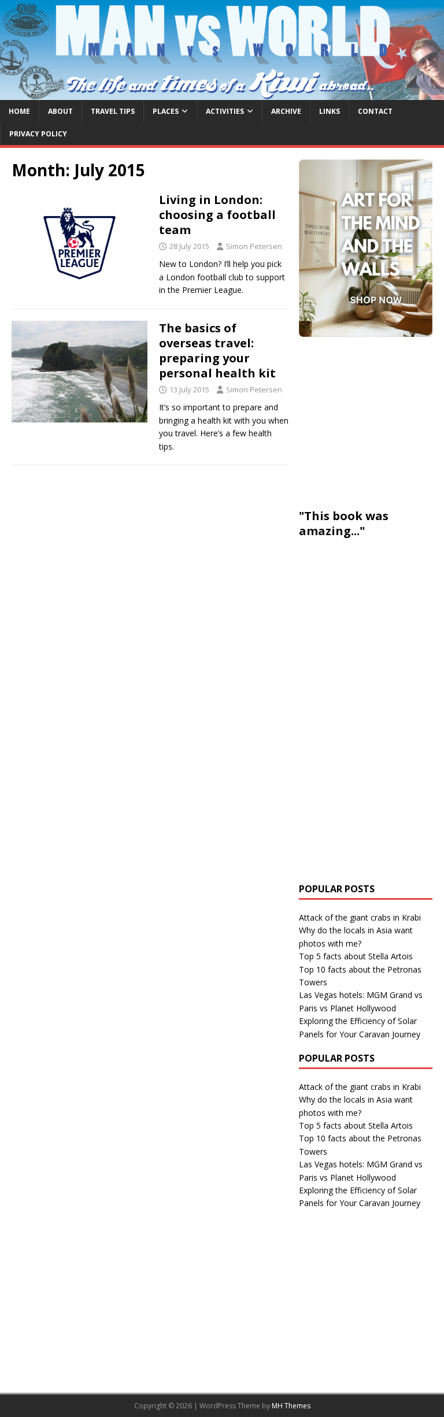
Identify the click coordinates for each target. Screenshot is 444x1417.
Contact (375, 111)
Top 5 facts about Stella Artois (356, 956)
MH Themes (291, 1406)
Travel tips (113, 111)
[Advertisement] (371, 420)
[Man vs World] (222, 92)
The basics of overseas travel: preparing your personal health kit (217, 350)
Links (329, 111)
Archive (286, 111)
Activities (225, 111)
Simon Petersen (254, 246)
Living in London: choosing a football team (217, 215)
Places (166, 111)
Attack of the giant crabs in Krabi (360, 917)
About (60, 111)
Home (19, 111)
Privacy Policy (38, 134)
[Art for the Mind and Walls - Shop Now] (365, 248)
